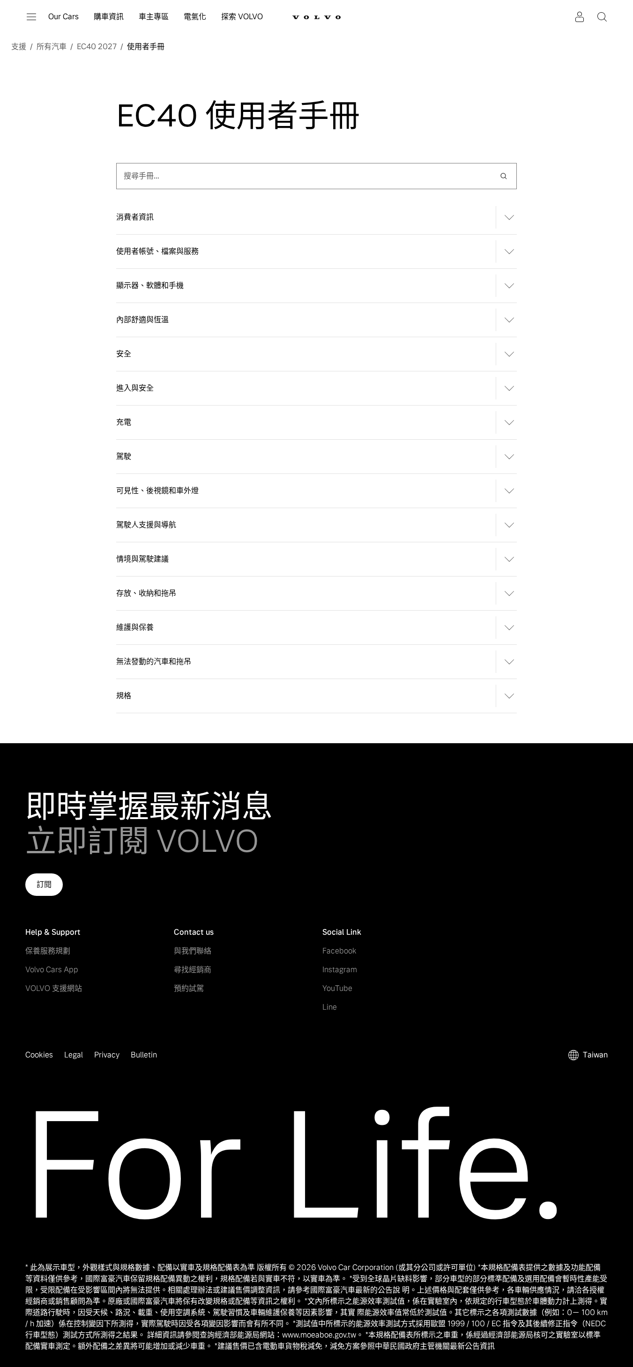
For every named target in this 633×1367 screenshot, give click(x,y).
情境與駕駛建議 (142, 559)
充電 (123, 422)
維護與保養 (135, 627)
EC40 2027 (97, 47)
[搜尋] (503, 176)
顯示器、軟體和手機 (150, 285)
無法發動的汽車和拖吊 (153, 661)
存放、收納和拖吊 (146, 593)
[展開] (506, 217)
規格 (123, 696)
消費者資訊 (135, 217)
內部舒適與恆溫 (142, 320)
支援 (18, 47)
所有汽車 (52, 47)
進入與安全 (135, 388)
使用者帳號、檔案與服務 (157, 251)
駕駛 (123, 456)
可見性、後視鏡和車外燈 (157, 490)
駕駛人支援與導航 (146, 525)
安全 (123, 354)
